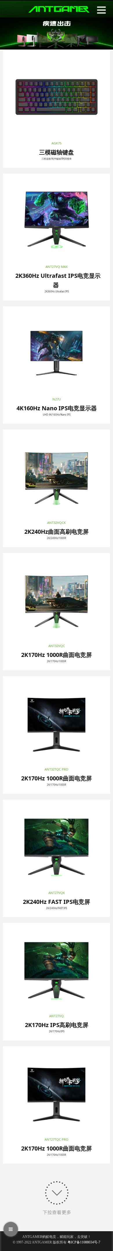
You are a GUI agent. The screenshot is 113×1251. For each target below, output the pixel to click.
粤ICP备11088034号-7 (84, 1242)
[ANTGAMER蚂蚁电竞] (59, 9)
